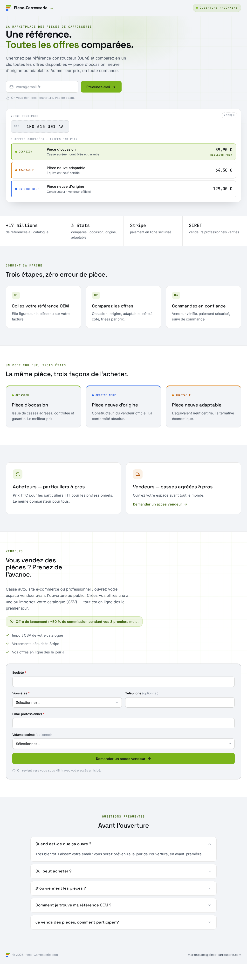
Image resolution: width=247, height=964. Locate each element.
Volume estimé (32, 735)
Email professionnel (28, 714)
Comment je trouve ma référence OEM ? (73, 905)
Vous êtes (21, 693)
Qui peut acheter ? (53, 871)
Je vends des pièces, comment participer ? (77, 922)
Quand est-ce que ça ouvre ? (63, 843)
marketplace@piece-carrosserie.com (214, 955)
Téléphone (141, 693)
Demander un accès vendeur (157, 504)
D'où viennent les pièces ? (60, 888)
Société (19, 672)
